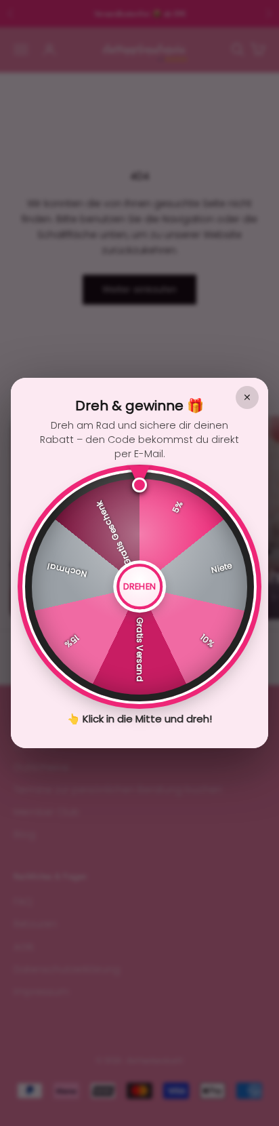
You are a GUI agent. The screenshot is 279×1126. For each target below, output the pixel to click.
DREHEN (139, 586)
